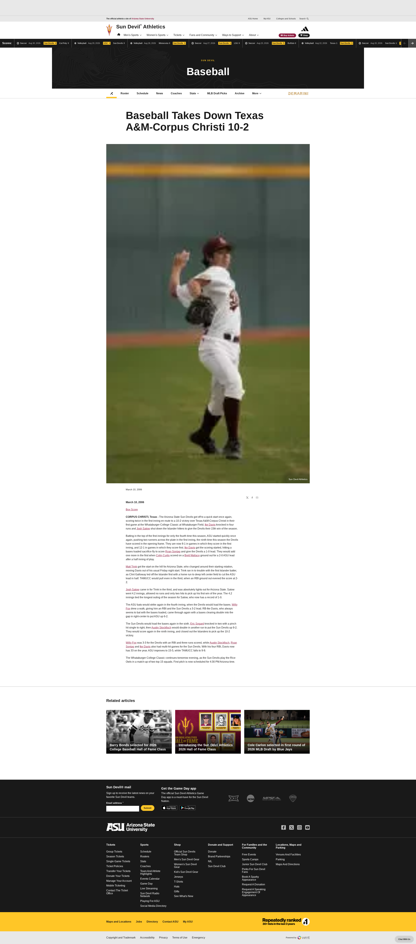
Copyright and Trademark (121, 937)
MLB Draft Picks (217, 93)
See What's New (183, 896)
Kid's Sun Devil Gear (186, 872)
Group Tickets (114, 851)
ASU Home (253, 19)
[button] (412, 43)
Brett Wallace (192, 555)
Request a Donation (253, 884)
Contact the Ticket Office (117, 892)
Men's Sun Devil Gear (186, 859)
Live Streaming (149, 888)
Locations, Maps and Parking (288, 846)
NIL (210, 861)
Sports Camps (250, 859)
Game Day (146, 883)
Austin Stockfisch (161, 627)
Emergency (198, 937)
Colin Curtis (163, 555)
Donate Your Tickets (118, 876)
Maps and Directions (288, 864)
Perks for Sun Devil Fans (253, 870)
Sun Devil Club (217, 866)
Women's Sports (156, 35)
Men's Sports (131, 35)
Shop (305, 35)
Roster (125, 93)
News (159, 93)
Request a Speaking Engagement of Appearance (254, 892)
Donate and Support (220, 844)
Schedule (142, 93)
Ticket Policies (114, 866)
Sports (144, 844)
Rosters (144, 856)
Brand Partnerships (219, 856)
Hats (176, 886)
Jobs (139, 921)
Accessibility (147, 937)
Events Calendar (150, 878)
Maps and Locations (118, 921)
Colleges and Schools (286, 19)
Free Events (249, 854)
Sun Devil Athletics (140, 26)
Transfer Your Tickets (118, 871)
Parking (280, 859)
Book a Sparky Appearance (250, 878)
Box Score (132, 509)
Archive (239, 93)
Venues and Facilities (288, 854)
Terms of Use (179, 937)
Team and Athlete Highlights (150, 872)
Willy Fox (131, 642)
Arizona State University (142, 19)
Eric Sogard (197, 623)
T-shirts (178, 881)
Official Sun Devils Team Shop (184, 853)
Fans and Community (201, 35)
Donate (212, 851)
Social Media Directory (153, 905)
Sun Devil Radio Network (149, 895)
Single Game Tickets (118, 861)
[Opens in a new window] (286, 922)
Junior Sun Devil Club (254, 864)
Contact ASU (170, 921)
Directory (152, 921)
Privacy (163, 937)
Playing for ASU (150, 901)
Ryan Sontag (172, 551)
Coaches (176, 93)
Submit (147, 808)
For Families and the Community (254, 846)
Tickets (177, 35)
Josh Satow (143, 528)
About (252, 35)
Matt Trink (131, 566)
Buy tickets (289, 35)
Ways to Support (231, 35)
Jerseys (178, 876)
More (255, 93)
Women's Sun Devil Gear (185, 866)
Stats (193, 93)
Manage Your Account (119, 880)
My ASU (267, 19)
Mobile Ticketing (115, 885)
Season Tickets (115, 856)
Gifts (176, 891)
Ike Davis (210, 524)
